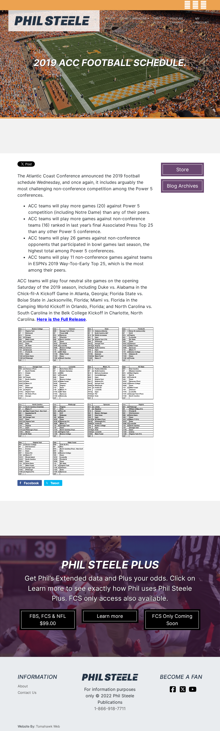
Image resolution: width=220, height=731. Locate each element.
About (110, 18)
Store (124, 18)
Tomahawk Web (48, 726)
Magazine (140, 18)
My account (202, 20)
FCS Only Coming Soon (172, 619)
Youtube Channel (176, 20)
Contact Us (27, 692)
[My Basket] (212, 5)
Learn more (110, 616)
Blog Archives (182, 186)
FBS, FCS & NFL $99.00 (48, 619)
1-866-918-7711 (110, 708)
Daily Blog (157, 20)
